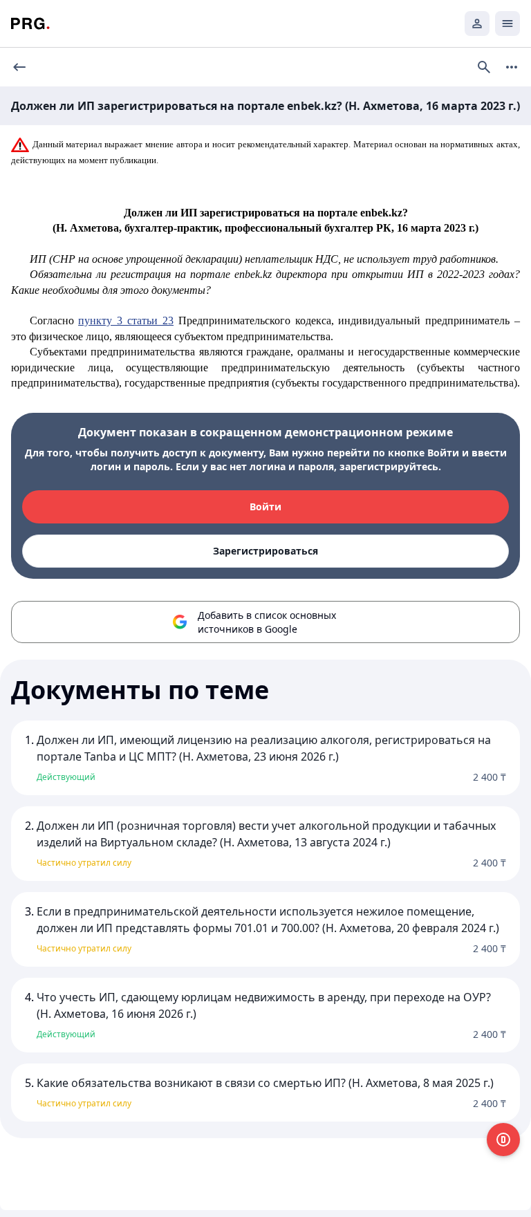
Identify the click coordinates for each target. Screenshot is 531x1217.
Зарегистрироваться (265, 550)
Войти (265, 506)
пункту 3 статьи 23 (125, 320)
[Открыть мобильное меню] (507, 23)
